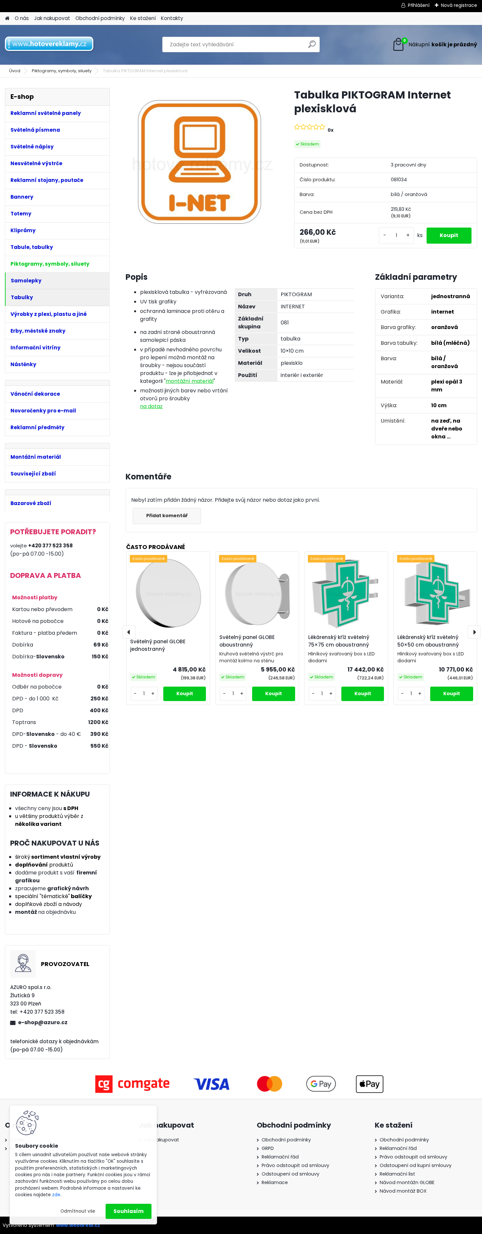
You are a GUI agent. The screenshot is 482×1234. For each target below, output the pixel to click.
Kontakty (172, 18)
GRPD (268, 1148)
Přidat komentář (167, 515)
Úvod (14, 71)
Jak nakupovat (52, 18)
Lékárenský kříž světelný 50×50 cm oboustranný (428, 641)
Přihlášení (419, 5)
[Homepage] (7, 18)
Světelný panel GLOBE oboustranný (247, 641)
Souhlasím (128, 1211)
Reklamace (275, 1182)
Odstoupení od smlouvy (290, 1174)
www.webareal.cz (78, 1225)
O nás (22, 18)
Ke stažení (143, 18)
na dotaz (151, 406)
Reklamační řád (280, 1157)
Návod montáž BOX (403, 1191)
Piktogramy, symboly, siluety (61, 71)
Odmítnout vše (77, 1211)
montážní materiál (189, 381)
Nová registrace (459, 5)
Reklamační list (397, 1174)
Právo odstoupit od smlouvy (295, 1165)
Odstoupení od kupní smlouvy (416, 1165)
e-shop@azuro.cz (43, 1022)
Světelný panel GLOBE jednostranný (158, 645)
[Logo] (50, 44)
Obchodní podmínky (100, 18)
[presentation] (129, 632)
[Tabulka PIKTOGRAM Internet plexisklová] (199, 162)
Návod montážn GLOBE (407, 1182)
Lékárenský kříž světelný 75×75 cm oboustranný (338, 641)
